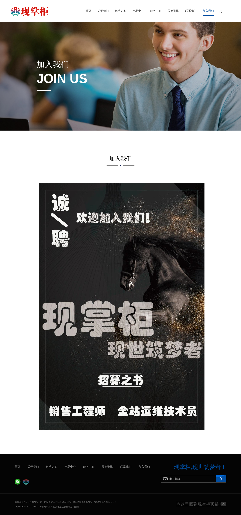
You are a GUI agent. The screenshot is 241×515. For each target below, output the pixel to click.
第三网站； (67, 502)
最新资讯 (173, 11)
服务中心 (155, 11)
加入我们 (208, 11)
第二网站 (55, 502)
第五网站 (87, 502)
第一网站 (44, 502)
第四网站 (77, 502)
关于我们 (103, 11)
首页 (88, 11)
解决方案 (120, 11)
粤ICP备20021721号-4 (105, 502)
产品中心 (138, 11)
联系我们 (191, 11)
